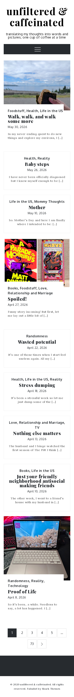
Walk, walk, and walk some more (32, 118)
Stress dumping (37, 385)
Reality (44, 158)
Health (32, 111)
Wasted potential (37, 342)
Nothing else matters (37, 433)
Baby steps (37, 164)
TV (37, 427)
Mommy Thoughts (49, 201)
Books (13, 288)
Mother (37, 207)
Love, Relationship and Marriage (36, 422)
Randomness (37, 336)
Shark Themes (51, 688)
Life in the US (51, 111)
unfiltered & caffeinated (37, 17)
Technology (18, 586)
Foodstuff (16, 111)
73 (32, 644)
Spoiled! (17, 299)
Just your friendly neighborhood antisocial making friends (37, 481)
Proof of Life (22, 591)
